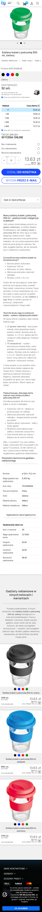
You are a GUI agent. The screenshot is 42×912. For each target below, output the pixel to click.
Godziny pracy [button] (12, 878)
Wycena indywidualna (11, 153)
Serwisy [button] (9, 873)
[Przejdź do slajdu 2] (21, 43)
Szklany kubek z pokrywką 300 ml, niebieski (21, 760)
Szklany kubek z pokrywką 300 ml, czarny (21, 693)
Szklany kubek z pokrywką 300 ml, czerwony (21, 829)
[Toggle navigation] (37, 3)
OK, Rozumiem (21, 908)
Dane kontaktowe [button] (14, 868)
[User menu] (31, 3)
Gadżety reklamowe (9, 61)
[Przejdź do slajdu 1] (17, 43)
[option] (15, 689)
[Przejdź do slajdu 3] (24, 43)
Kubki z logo (27, 61)
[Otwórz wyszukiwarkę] (18, 3)
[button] (39, 703)
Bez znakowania (8, 144)
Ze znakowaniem (9, 148)
